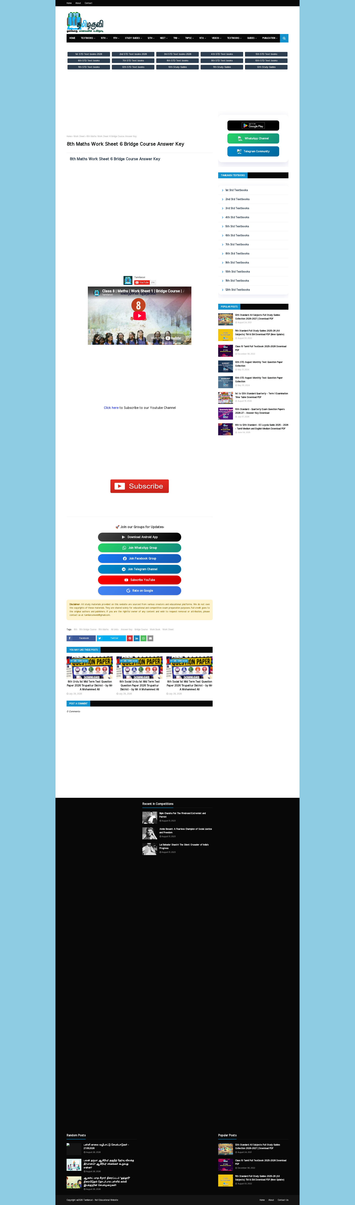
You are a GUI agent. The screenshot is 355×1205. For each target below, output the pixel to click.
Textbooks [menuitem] (87, 38)
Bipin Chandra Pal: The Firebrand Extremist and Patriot (182, 815)
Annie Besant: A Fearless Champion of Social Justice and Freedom (185, 831)
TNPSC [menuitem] (188, 38)
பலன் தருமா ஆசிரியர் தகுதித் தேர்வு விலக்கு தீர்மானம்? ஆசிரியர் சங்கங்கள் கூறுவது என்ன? (109, 1164)
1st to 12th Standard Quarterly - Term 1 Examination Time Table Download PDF (261, 395)
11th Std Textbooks (237, 280)
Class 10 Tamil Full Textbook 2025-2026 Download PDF (260, 348)
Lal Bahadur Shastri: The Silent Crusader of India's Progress (184, 847)
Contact (88, 3)
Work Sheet (79, 136)
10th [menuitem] (103, 38)
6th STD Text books (88, 60)
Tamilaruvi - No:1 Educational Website (100, 1200)
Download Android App (143, 537)
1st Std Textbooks (236, 190)
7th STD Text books (133, 60)
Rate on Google (142, 590)
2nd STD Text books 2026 (133, 54)
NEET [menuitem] (162, 38)
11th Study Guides (222, 67)
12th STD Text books (133, 67)
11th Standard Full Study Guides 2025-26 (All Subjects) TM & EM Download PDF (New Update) (259, 333)
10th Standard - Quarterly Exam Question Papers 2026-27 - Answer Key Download (260, 411)
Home (69, 3)
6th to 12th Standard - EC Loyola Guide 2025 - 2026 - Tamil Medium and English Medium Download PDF (261, 427)
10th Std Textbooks (237, 271)
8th (75, 629)
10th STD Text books (266, 60)
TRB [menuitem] (175, 38)
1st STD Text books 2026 (88, 54)
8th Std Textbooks (237, 253)
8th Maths (104, 629)
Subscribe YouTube (142, 579)
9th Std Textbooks (237, 262)
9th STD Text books (222, 60)
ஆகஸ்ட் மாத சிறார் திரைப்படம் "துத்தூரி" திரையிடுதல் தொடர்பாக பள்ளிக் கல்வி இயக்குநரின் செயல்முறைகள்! (107, 1182)
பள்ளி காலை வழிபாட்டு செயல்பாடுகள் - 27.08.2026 (106, 1147)
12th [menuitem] (150, 38)
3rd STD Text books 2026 (177, 54)
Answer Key (126, 629)
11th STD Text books (88, 67)
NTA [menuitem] (202, 38)
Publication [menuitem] (268, 38)
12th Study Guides (266, 67)
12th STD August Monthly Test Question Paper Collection (259, 364)
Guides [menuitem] (250, 38)
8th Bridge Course (87, 629)
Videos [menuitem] (215, 38)
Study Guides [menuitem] (132, 38)
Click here (111, 408)
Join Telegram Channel (142, 569)
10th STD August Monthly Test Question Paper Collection (259, 380)
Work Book (155, 629)
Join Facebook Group (142, 558)
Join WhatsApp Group (142, 547)
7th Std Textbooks (237, 244)
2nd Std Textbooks (237, 199)
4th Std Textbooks (237, 217)
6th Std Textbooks (237, 235)
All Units (115, 629)
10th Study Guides (177, 67)
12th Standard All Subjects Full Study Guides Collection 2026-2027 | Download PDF (257, 317)
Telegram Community (257, 151)
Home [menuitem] (72, 38)
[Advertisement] (140, 106)
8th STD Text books (177, 60)
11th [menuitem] (115, 38)
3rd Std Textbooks (237, 208)
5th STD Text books (266, 54)
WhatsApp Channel (257, 138)
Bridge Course (141, 629)
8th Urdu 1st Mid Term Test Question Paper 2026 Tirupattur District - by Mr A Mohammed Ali (89, 685)
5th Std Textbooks (237, 226)
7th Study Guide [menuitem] (78, 46)
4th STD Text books (222, 54)
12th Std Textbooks (237, 289)
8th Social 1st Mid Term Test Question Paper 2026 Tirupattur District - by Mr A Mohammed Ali (189, 685)
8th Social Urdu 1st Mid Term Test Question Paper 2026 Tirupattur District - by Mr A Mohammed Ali (139, 685)
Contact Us (283, 1200)
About (78, 3)
